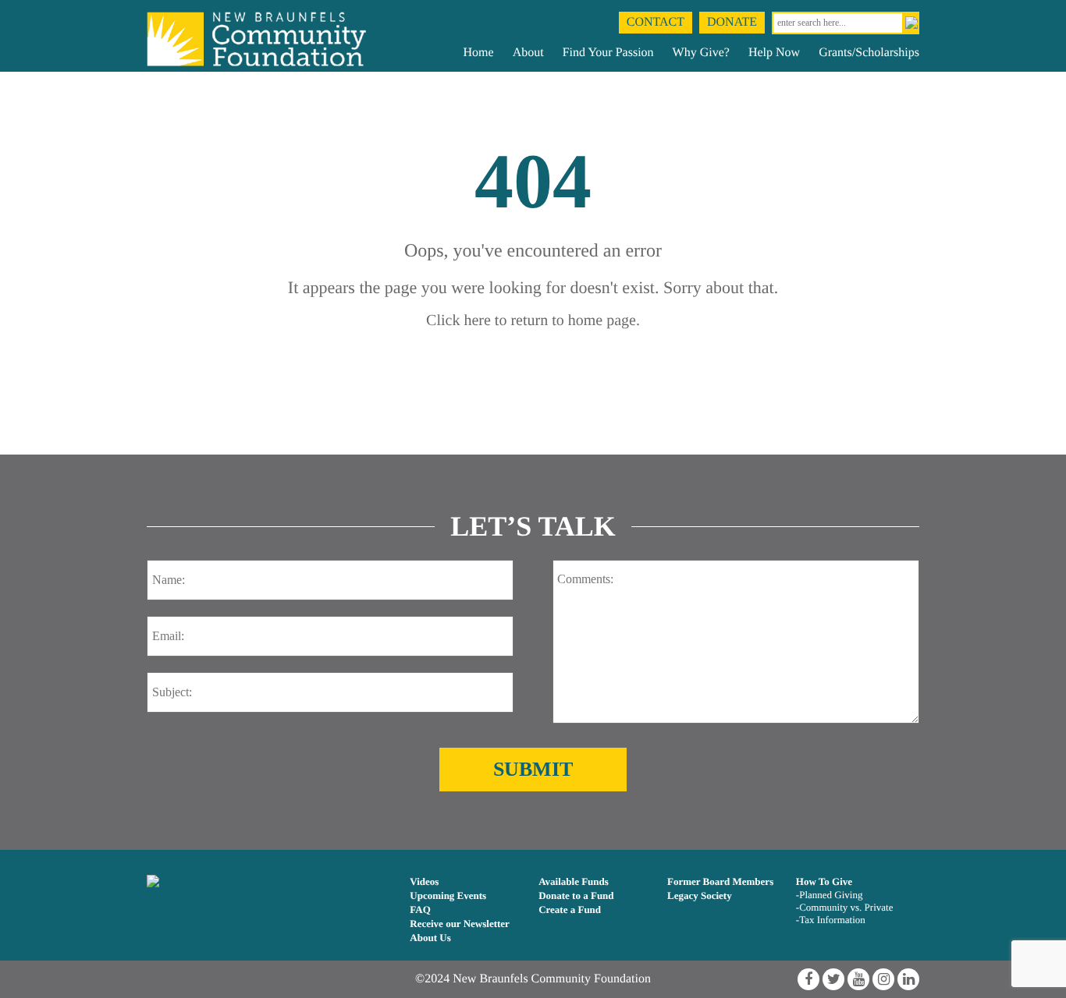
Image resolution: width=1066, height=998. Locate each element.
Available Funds (573, 881)
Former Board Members (720, 881)
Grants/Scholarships (869, 52)
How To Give (824, 881)
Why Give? (701, 52)
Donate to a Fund (575, 895)
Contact (655, 22)
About (528, 52)
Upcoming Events (448, 895)
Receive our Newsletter (460, 923)
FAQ (420, 909)
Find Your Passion (608, 52)
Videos (424, 881)
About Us (430, 937)
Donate (732, 22)
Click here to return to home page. (533, 320)
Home (479, 52)
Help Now (774, 52)
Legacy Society (699, 895)
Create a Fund (569, 909)
